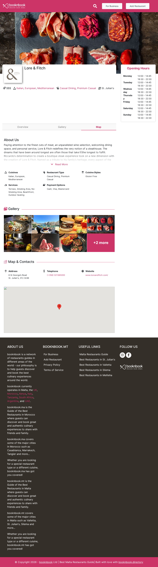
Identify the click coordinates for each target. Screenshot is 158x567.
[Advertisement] (59, 114)
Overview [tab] (22, 126)
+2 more (100, 242)
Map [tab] (98, 126)
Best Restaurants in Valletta (95, 364)
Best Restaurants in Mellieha (95, 375)
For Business (112, 6)
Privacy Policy (52, 364)
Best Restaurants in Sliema (94, 369)
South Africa (26, 397)
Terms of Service (53, 369)
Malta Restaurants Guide (93, 354)
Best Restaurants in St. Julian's (97, 359)
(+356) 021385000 (56, 275)
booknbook (46, 562)
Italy (29, 393)
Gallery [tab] (62, 126)
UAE (27, 401)
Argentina (13, 401)
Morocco (12, 393)
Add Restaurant (138, 6)
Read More (61, 164)
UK (35, 389)
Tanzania (12, 397)
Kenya (22, 393)
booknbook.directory (130, 562)
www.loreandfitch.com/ (96, 275)
